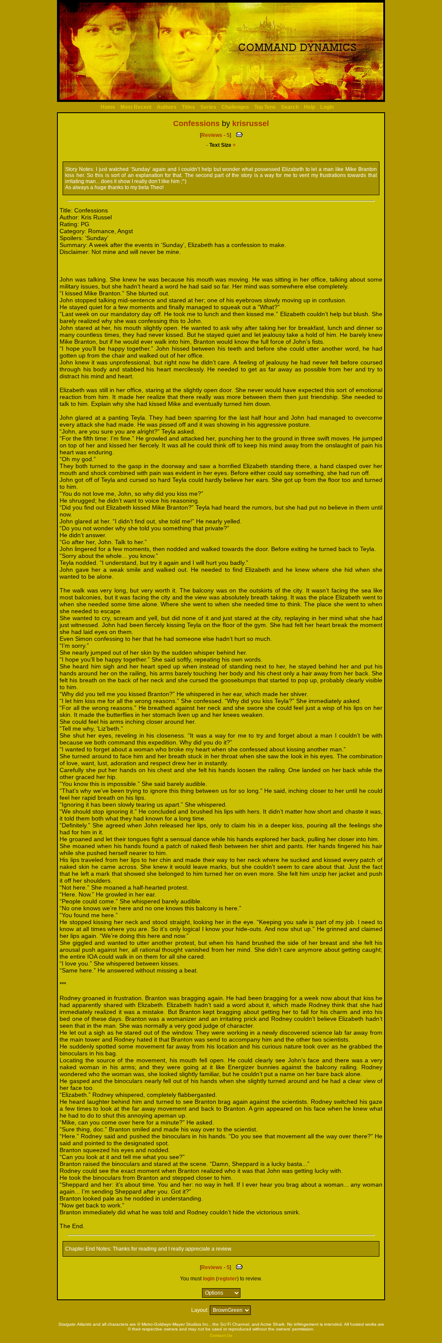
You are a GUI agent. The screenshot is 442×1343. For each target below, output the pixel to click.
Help (309, 107)
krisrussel (250, 123)
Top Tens (265, 107)
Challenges (235, 107)
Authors (167, 107)
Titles (188, 107)
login (209, 1279)
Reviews (211, 135)
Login (327, 107)
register (227, 1279)
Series (208, 107)
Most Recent (136, 107)
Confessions (196, 123)
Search (290, 107)
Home (108, 107)
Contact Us (221, 1335)
